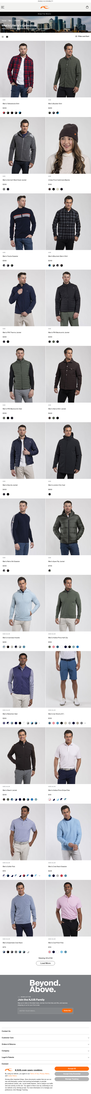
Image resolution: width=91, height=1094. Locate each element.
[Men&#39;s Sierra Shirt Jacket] (68, 374)
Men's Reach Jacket (10, 790)
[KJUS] (45, 7)
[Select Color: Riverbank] (73, 647)
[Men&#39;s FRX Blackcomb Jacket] (68, 298)
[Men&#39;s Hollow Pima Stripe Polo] (68, 755)
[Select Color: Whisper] (53, 647)
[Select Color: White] (61, 647)
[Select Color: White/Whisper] (49, 799)
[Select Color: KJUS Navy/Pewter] (4, 265)
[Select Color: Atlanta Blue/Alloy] (8, 723)
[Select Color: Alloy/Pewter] (20, 647)
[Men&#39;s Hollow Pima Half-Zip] (68, 603)
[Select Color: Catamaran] (77, 647)
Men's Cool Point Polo (55, 943)
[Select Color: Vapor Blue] (57, 723)
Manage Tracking (71, 1079)
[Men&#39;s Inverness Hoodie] (22, 603)
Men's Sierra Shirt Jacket (57, 409)
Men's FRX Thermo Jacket (12, 332)
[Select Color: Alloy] (69, 723)
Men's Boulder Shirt (55, 103)
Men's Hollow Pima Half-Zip (58, 637)
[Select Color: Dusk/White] (4, 875)
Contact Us (6, 1031)
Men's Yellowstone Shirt (11, 103)
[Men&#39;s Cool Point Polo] (68, 908)
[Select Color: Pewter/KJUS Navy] (53, 112)
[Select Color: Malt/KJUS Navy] (53, 265)
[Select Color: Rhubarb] (61, 875)
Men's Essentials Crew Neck (13, 943)
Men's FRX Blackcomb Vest (12, 409)
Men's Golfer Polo (9, 866)
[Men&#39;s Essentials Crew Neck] (22, 908)
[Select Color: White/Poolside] (57, 799)
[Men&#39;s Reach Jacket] (22, 755)
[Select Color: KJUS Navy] (8, 189)
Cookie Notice (12, 1076)
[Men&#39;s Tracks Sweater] (22, 221)
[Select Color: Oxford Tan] (77, 723)
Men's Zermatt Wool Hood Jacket (14, 180)
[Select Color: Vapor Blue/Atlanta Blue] (4, 952)
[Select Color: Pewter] (4, 189)
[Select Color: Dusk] (4, 723)
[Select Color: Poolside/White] (36, 875)
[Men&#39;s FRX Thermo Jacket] (22, 298)
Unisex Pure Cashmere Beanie (59, 180)
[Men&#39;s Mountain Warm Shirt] (68, 221)
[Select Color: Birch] (65, 723)
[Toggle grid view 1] (3, 37)
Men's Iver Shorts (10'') (56, 714)
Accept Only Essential (71, 1074)
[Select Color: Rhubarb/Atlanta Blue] (24, 875)
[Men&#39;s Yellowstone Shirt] (22, 69)
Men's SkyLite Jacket (10, 485)
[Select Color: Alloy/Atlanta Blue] (16, 799)
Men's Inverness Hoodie (11, 637)
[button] (7, 7)
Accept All (72, 1069)
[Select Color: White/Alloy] (28, 952)
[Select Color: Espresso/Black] (12, 112)
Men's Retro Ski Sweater (11, 561)
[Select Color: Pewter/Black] (16, 112)
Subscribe (68, 1010)
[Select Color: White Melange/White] (24, 723)
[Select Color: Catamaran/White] (28, 875)
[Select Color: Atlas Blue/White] (65, 799)
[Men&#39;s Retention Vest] (22, 679)
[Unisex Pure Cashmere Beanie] (68, 145)
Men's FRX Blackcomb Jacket (58, 332)
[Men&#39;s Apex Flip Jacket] (68, 526)
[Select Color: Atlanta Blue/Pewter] (12, 952)
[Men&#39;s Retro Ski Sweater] (22, 526)
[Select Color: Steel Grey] (81, 723)
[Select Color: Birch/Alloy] (12, 647)
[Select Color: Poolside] (61, 952)
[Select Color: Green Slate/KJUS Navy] (12, 265)
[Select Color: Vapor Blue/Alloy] (4, 647)
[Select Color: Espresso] (49, 189)
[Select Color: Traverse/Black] (20, 112)
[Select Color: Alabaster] (57, 189)
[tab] (88, 7)
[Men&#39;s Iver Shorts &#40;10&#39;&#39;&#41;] (68, 679)
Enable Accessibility (45, 1)
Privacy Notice (44, 1073)
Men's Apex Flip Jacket (56, 561)
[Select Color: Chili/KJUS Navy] (4, 112)
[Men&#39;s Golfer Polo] (22, 832)
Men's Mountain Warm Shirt (58, 256)
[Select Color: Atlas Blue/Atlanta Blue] (36, 723)
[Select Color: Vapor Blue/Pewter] (12, 723)
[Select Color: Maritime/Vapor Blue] (12, 799)
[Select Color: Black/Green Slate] (49, 570)
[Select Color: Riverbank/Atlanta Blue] (24, 952)
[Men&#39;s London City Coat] (68, 450)
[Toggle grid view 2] (7, 37)
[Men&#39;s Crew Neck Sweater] (68, 832)
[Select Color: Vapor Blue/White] (16, 875)
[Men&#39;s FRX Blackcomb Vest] (22, 374)
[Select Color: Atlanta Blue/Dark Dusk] (16, 647)
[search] (78, 7)
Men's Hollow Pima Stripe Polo (59, 790)
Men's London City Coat (56, 485)
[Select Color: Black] (53, 189)
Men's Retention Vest (10, 714)
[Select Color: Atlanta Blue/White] (61, 799)
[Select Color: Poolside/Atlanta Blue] (32, 723)
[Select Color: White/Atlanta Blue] (53, 799)
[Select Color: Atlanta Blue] (65, 647)
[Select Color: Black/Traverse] (57, 112)
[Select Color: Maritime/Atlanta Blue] (8, 875)
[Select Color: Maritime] (57, 647)
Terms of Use (34, 1073)
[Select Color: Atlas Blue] (24, 647)
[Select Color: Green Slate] (53, 341)
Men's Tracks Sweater (10, 256)
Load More (45, 963)
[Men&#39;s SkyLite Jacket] (22, 450)
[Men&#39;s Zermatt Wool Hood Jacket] (22, 145)
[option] (22, 69)
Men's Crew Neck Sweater (57, 866)
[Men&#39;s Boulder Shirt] (68, 69)
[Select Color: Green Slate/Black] (8, 112)
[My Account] (83, 7)
